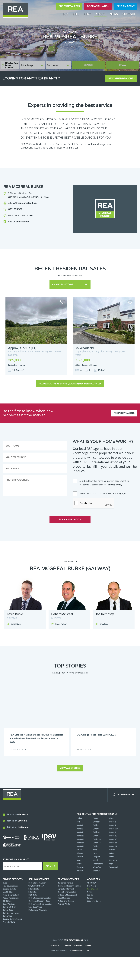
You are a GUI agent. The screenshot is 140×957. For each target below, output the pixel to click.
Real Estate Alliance (73, 940)
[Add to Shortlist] (62, 302)
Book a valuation (98, 6)
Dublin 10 (80, 836)
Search (88, 65)
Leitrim (112, 853)
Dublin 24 (113, 846)
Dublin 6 (96, 829)
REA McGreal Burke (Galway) (12, 65)
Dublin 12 (113, 836)
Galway (79, 850)
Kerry (95, 850)
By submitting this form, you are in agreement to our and (104, 482)
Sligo (111, 864)
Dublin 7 (80, 832)
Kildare (112, 850)
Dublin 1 (112, 822)
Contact (128, 14)
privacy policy (115, 484)
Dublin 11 (97, 836)
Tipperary (80, 867)
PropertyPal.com (80, 951)
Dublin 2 (80, 825)
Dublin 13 (80, 839)
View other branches (121, 78)
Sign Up (50, 866)
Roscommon (98, 864)
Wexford (80, 871)
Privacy (89, 945)
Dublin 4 (112, 825)
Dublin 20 (80, 846)
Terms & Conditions (73, 945)
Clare (111, 818)
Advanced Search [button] (127, 64)
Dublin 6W (113, 829)
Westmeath (113, 867)
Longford (96, 857)
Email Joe (104, 624)
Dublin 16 (80, 843)
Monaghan (113, 860)
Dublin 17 (97, 843)
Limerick (80, 857)
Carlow (79, 818)
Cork (78, 822)
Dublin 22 (97, 846)
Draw (122, 65)
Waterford (97, 867)
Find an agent (126, 6)
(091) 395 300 (15, 209)
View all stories (70, 768)
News (114, 14)
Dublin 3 (96, 825)
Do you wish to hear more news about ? (102, 493)
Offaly (79, 864)
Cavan (95, 818)
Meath (95, 860)
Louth (111, 857)
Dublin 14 (97, 839)
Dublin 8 (96, 832)
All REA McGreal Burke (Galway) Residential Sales (70, 383)
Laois (95, 853)
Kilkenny (80, 853)
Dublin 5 (80, 829)
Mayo (79, 860)
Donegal (96, 822)
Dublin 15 (113, 839)
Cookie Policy (54, 945)
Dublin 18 (113, 843)
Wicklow (96, 871)
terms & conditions (93, 484)
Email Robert (61, 624)
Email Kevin (16, 624)
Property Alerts (69, 6)
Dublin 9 (112, 832)
